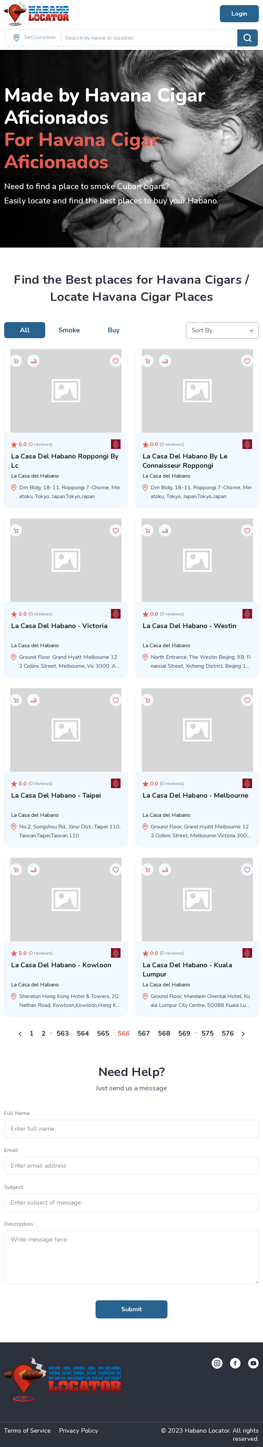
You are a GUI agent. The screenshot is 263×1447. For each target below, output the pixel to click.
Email (11, 1150)
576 (228, 1033)
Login (239, 14)
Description (18, 1224)
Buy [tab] (114, 330)
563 (63, 1033)
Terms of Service (27, 1430)
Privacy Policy (78, 1430)
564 (83, 1033)
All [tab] (25, 330)
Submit (131, 1309)
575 (207, 1033)
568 (164, 1033)
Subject (13, 1187)
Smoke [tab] (69, 330)
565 (103, 1033)
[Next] (243, 1033)
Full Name (17, 1113)
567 (144, 1033)
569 (184, 1033)
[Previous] (20, 1033)
